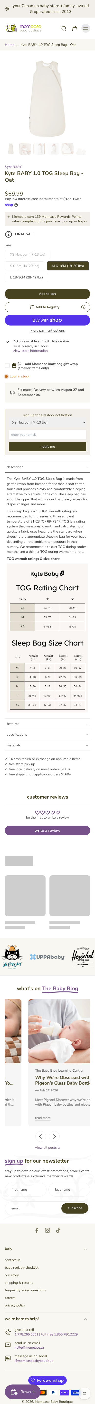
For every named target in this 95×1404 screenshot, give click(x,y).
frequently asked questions (25, 1290)
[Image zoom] (47, 98)
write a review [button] (47, 830)
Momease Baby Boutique (54, 1401)
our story (12, 1275)
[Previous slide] (40, 1136)
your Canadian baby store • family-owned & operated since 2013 (51, 8)
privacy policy (15, 1305)
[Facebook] (36, 1230)
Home (9, 44)
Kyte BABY (13, 167)
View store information (30, 350)
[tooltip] (83, 307)
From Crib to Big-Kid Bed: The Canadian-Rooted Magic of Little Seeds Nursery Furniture (45, 1080)
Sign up (67, 221)
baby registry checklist (21, 1267)
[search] (63, 28)
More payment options (47, 331)
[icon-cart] (74, 28)
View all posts (46, 1147)
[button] (47, 294)
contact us (12, 1260)
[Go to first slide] (54, 1136)
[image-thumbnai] (11, 149)
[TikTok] (58, 1230)
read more (19, 1118)
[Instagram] (47, 1230)
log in (82, 221)
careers (10, 1297)
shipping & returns (19, 1282)
